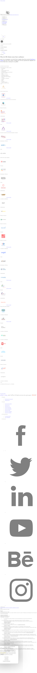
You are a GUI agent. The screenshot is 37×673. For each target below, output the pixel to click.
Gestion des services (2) (13, 639)
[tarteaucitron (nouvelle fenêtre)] (3, 653)
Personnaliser (6, 659)
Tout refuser (6, 658)
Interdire (9, 625)
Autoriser (5, 619)
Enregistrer (2, 654)
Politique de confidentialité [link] (4, 615)
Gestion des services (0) (21, 624)
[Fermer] (0, 610)
